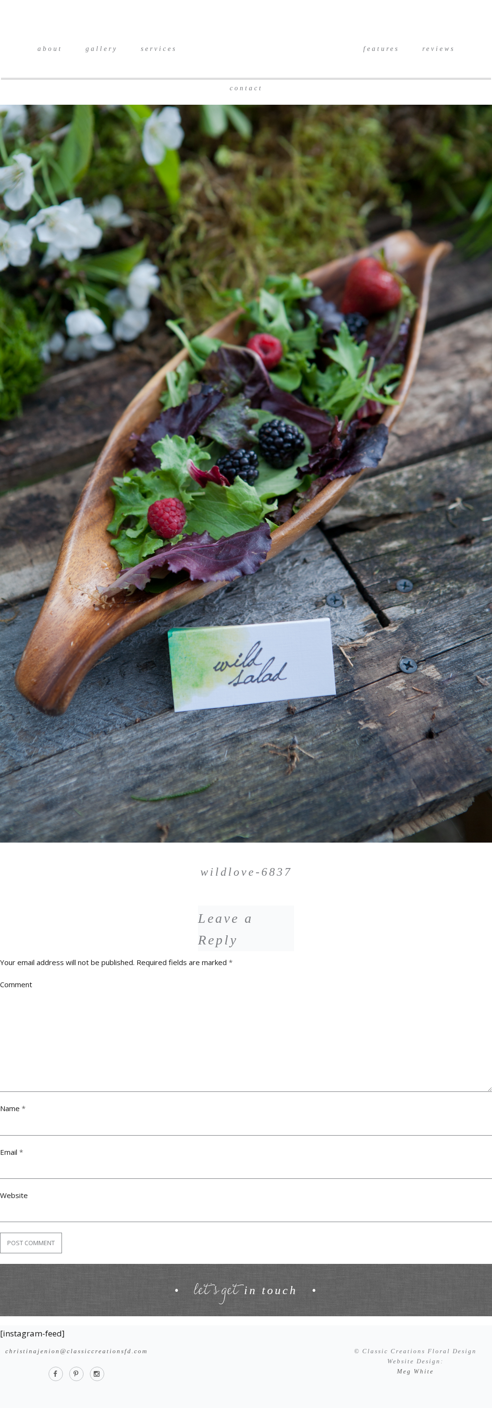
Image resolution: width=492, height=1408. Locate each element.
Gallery (102, 48)
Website (14, 1195)
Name (12, 1108)
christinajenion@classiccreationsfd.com (76, 1351)
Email (11, 1152)
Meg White (415, 1371)
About (49, 48)
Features (381, 48)
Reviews (438, 48)
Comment (16, 984)
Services (159, 48)
